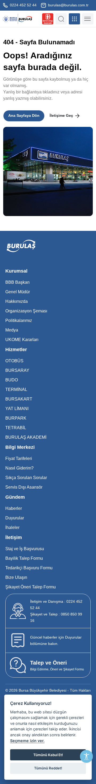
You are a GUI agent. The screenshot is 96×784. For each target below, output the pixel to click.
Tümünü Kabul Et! (48, 755)
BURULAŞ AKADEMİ (25, 437)
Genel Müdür (17, 292)
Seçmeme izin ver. (27, 740)
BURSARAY (17, 370)
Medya (11, 330)
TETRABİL (15, 427)
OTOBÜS (14, 361)
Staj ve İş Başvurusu (24, 548)
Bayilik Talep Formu (24, 558)
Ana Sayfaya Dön (23, 115)
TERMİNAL (16, 389)
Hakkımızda (16, 301)
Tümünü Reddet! (48, 768)
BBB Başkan (17, 282)
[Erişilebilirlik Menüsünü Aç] (86, 756)
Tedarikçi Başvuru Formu (29, 568)
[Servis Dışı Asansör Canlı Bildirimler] (47, 18)
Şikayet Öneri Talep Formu (30, 587)
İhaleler (12, 527)
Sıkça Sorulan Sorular (26, 477)
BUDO (11, 380)
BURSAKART (18, 399)
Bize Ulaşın (16, 577)
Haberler (13, 508)
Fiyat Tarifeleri (18, 458)
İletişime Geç (62, 115)
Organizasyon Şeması (26, 311)
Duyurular (14, 518)
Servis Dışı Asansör (23, 487)
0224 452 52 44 (23, 5)
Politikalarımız (18, 320)
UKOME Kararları (21, 339)
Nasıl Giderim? (19, 468)
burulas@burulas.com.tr (68, 5)
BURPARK (15, 418)
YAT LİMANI (17, 408)
